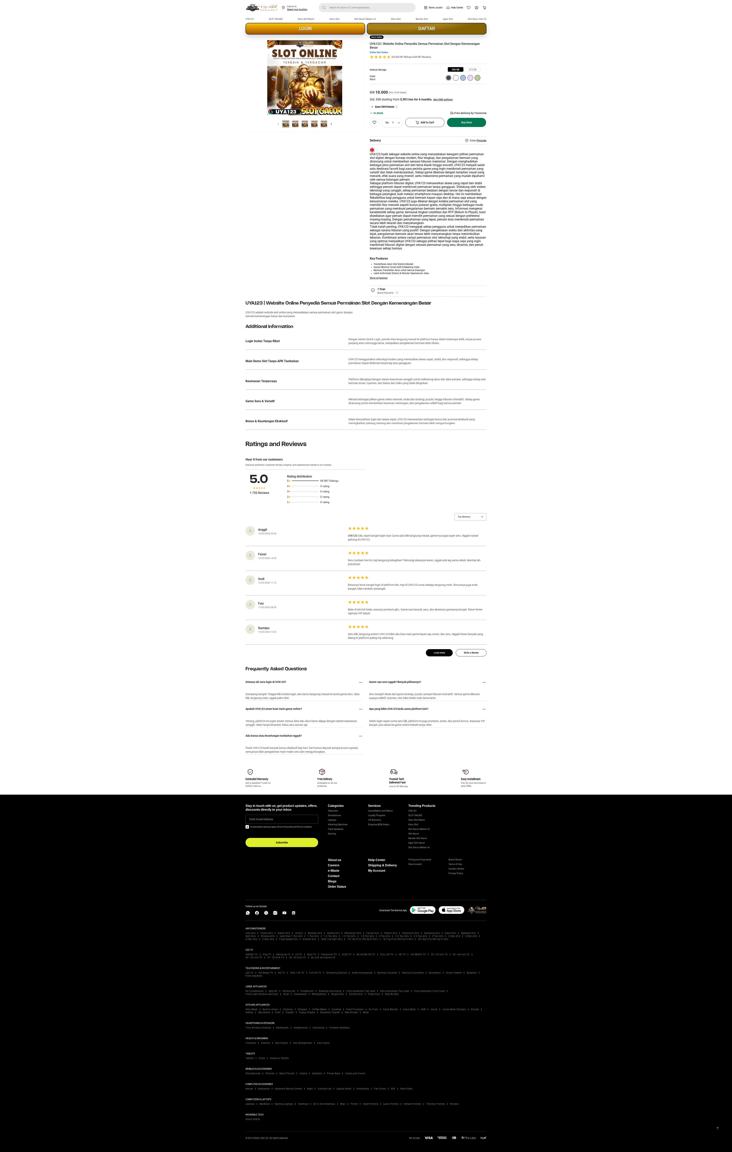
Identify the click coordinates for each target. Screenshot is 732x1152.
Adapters (317, 1073)
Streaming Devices (336, 972)
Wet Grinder (351, 1012)
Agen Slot (448, 19)
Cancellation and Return (380, 811)
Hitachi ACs (390, 933)
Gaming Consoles (387, 972)
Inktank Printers (412, 1104)
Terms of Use (455, 864)
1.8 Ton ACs (367, 936)
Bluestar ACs (315, 933)
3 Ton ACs (438, 936)
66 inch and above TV (323, 957)
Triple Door (374, 994)
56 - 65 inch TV (297, 957)
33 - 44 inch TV (461, 954)
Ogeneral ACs (468, 933)
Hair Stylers (281, 1043)
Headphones (301, 1027)
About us (334, 860)
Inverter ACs (309, 939)
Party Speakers (335, 829)
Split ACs (251, 936)
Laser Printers (391, 1104)
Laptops (332, 820)
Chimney (288, 1009)
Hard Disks (406, 1088)
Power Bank (333, 1073)
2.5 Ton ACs (420, 936)
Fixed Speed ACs (288, 939)
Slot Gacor (413, 833)
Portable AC (307, 991)
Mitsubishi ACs (352, 933)
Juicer (434, 1009)
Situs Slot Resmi (306, 19)
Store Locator (436, 7)
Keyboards (264, 1088)
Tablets (250, 1058)
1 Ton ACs (313, 936)
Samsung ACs (432, 933)
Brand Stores (455, 859)
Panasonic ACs (410, 933)
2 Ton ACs (384, 936)
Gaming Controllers (413, 972)
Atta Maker (252, 1009)
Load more (439, 652)
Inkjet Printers (370, 1104)
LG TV (298, 954)
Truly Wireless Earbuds (258, 1027)
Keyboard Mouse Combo (288, 1088)
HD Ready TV (265, 972)
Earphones (319, 1027)
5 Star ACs (268, 939)
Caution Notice (456, 868)
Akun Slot (334, 19)
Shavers (265, 1043)
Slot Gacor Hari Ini (477, 19)
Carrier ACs (372, 933)
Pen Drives (380, 1088)
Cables (303, 1073)
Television (333, 811)
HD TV (402, 954)
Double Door (356, 994)
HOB (423, 1009)
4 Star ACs (251, 939)
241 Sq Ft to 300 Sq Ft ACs (433, 939)
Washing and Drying (330, 991)
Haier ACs (450, 933)
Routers (454, 1104)
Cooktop (336, 1009)
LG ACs (299, 933)
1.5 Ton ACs (349, 936)
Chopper (302, 1009)
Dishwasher (300, 994)
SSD (393, 1088)
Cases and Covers (355, 1073)
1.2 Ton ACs (330, 936)
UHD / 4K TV (297, 972)
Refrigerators (319, 994)
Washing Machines (338, 824)
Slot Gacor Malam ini (365, 19)
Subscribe (282, 842)
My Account (376, 870)
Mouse (249, 1088)
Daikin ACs (284, 933)
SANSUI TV (252, 954)
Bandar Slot (422, 19)
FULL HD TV (387, 954)
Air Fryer (373, 1009)
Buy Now (466, 122)
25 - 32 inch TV (439, 954)
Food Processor (355, 1009)
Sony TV (311, 954)
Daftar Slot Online (379, 52)
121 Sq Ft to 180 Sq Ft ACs (362, 939)
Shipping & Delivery (382, 865)
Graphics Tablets (279, 1058)
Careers (333, 865)
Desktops (303, 1104)
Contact (333, 876)
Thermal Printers (435, 1104)
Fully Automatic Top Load (360, 991)
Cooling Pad (324, 1088)
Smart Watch (253, 1119)
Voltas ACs (266, 933)
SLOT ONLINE (276, 19)
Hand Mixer (409, 1009)
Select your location (297, 9)
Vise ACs (250, 933)
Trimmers (251, 1043)
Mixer (366, 1012)
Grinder (475, 1009)
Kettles (249, 1012)
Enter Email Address (261, 819)
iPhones (270, 1073)
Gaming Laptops (284, 1104)
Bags (310, 1088)
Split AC (273, 991)
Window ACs (268, 936)
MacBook (265, 1104)
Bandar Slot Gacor (417, 838)
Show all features (379, 278)
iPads (262, 1058)
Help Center (457, 7)
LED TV (250, 972)
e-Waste (333, 870)
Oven (278, 1012)
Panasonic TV (329, 954)
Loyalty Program (376, 815)
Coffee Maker (319, 1009)
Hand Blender (390, 1009)
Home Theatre (454, 972)
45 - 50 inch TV (254, 957)
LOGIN (305, 28)
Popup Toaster (307, 1012)
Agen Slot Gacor (416, 843)
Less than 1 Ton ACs (291, 936)
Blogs (332, 881)
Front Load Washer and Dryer (262, 994)
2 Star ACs (454, 936)
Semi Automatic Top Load (394, 991)
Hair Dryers (323, 1043)
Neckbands (282, 1027)
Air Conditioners (255, 991)
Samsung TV (283, 954)
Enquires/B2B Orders (378, 824)
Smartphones (253, 1073)
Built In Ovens (270, 1009)
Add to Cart (427, 122)
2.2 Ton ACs (402, 936)
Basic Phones (287, 1073)
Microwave (264, 1012)
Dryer (286, 994)
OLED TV (347, 954)
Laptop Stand (344, 1088)
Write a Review (471, 652)
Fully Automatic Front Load (429, 991)
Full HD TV (315, 972)
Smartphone (334, 815)
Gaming (332, 833)
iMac (342, 1104)
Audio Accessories (362, 972)
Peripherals (362, 1088)
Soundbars (435, 972)
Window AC (289, 991)
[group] (455, 69)
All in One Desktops (324, 1104)
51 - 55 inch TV (275, 957)
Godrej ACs (333, 933)
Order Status (337, 886)
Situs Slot (396, 19)
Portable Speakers (339, 1027)
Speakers (472, 972)
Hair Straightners (302, 1043)
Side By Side (392, 994)
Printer (354, 1104)
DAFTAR (426, 28)
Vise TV (267, 954)
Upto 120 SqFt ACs (332, 939)
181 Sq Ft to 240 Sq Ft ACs (398, 939)
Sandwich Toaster (330, 1012)
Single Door (337, 994)
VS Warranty (374, 820)
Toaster (290, 1012)
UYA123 (250, 19)
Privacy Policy (456, 873)
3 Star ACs (471, 936)
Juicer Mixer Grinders (454, 1009)
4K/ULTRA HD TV (365, 954)
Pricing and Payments (419, 859)
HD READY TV (418, 954)
